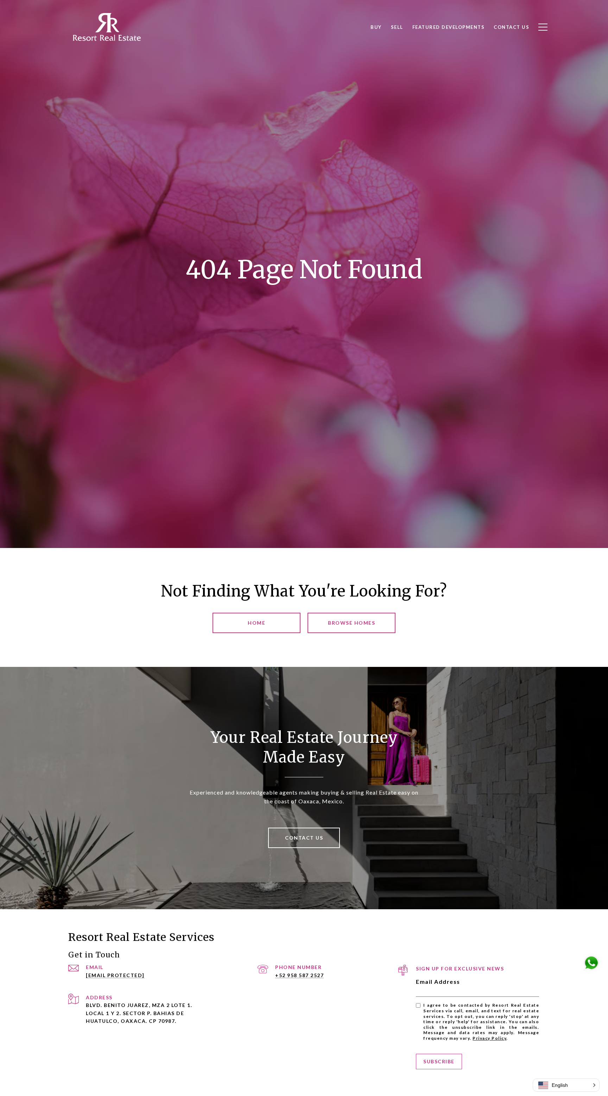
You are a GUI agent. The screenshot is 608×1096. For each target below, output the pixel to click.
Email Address (438, 981)
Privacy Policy (489, 1038)
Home (256, 623)
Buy (376, 27)
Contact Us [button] (304, 838)
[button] (566, 1085)
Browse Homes (351, 623)
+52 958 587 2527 (299, 975)
